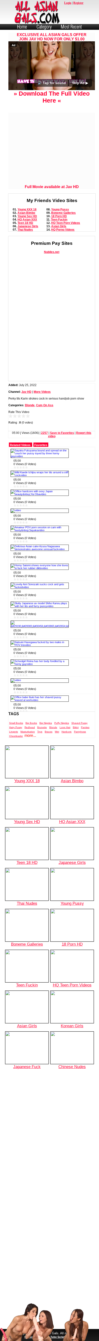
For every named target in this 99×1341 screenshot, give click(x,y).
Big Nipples (45, 723)
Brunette (42, 727)
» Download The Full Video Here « (52, 97)
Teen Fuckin (59, 219)
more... (30, 735)
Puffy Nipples (61, 723)
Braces (48, 731)
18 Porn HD (59, 216)
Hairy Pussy (15, 727)
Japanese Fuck (27, 1066)
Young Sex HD (27, 216)
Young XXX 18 (27, 209)
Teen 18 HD (25, 223)
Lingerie (13, 731)
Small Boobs (16, 723)
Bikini (76, 727)
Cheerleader (16, 736)
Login (67, 3)
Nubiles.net (51, 252)
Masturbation (27, 731)
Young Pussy (60, 209)
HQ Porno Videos (62, 229)
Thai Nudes (25, 229)
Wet (57, 731)
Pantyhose (80, 731)
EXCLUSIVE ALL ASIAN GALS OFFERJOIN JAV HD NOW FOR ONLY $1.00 (52, 37)
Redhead (30, 727)
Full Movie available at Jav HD (52, 187)
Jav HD (26, 392)
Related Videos (20, 445)
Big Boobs (31, 723)
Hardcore (67, 731)
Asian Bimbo (26, 213)
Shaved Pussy (79, 723)
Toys (39, 731)
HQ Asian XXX (27, 219)
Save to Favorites (62, 433)
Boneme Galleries (63, 213)
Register (78, 3)
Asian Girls (58, 226)
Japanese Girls (28, 226)
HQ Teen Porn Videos (65, 223)
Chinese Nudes (72, 1066)
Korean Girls (72, 1025)
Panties (85, 727)
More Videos (42, 392)
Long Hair (65, 727)
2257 (44, 433)
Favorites (40, 445)
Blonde (30, 405)
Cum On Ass (44, 405)
